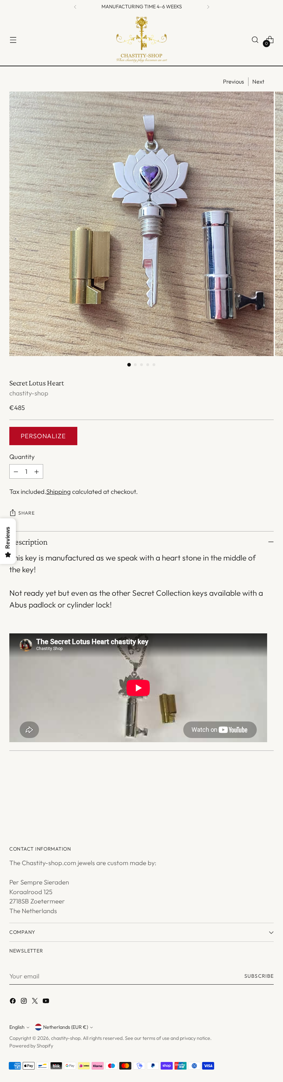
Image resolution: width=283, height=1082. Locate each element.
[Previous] (75, 7)
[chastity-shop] (141, 40)
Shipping (58, 491)
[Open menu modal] (13, 40)
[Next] (208, 7)
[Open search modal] (255, 40)
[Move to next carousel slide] (268, 802)
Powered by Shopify (31, 1046)
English (17, 1027)
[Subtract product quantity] (16, 471)
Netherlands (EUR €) (65, 1027)
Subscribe (259, 976)
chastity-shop (28, 393)
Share (26, 513)
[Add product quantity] (36, 471)
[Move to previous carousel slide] (252, 802)
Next (258, 81)
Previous (233, 81)
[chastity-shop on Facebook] (13, 1002)
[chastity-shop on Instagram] (24, 1002)
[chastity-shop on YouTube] (46, 1002)
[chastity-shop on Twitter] (35, 1002)
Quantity (22, 456)
